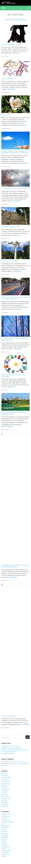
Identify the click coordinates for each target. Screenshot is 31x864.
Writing (3, 856)
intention (3, 841)
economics (4, 831)
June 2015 (4, 800)
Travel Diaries (9, 19)
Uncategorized (5, 854)
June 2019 (4, 779)
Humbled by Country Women (10, 227)
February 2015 (5, 804)
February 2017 (5, 789)
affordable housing (6, 814)
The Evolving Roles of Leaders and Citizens (15, 188)
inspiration (4, 839)
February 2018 (5, 781)
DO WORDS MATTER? (8, 79)
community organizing (7, 822)
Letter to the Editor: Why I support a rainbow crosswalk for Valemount (15, 298)
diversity (3, 829)
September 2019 (5, 777)
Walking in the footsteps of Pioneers (11, 748)
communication (5, 820)
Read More (16, 53)
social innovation (5, 850)
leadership (4, 843)
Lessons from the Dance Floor (11, 44)
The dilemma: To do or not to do (10, 746)
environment (4, 835)
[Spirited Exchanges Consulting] (8, 2)
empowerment (5, 833)
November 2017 (5, 785)
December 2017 (5, 783)
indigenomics (4, 837)
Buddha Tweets (20, 19)
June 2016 (4, 792)
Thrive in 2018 (5, 115)
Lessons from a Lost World (10, 261)
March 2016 (4, 794)
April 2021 (4, 773)
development (5, 827)
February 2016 (5, 796)
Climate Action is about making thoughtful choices (15, 749)
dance (3, 824)
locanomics (4, 845)
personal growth (5, 846)
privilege (3, 848)
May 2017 (4, 787)
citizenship (4, 818)
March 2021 (4, 775)
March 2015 (4, 802)
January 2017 (5, 791)
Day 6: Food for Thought (18, 761)
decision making (5, 825)
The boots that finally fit (9, 716)
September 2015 (5, 798)
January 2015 (5, 806)
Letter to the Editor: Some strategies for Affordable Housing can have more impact (14, 152)
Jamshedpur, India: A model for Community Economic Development (15, 566)
